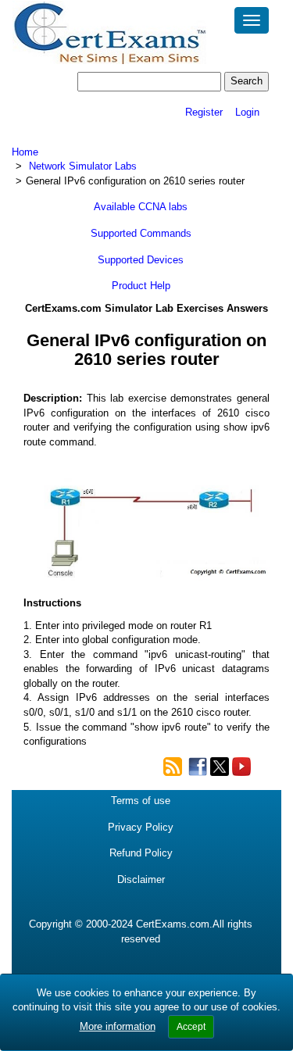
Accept (191, 1026)
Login (247, 112)
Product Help (141, 285)
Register (204, 112)
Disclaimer (141, 879)
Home (25, 152)
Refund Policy (141, 853)
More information (117, 1026)
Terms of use (140, 800)
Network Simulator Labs (83, 166)
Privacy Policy (140, 827)
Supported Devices (141, 260)
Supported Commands (141, 233)
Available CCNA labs (141, 207)
